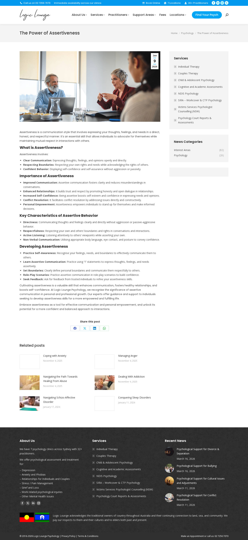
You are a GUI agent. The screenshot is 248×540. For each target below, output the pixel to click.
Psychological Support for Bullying (197, 466)
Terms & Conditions (88, 536)
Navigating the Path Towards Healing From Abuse (60, 379)
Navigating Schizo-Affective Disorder (59, 400)
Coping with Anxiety (54, 355)
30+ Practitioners (198, 3)
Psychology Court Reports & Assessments (195, 120)
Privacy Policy (68, 536)
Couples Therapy (188, 73)
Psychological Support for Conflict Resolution (196, 497)
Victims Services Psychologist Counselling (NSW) (195, 109)
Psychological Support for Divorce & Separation (198, 451)
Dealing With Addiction (131, 376)
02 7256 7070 (221, 536)
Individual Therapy (188, 66)
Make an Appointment (192, 536)
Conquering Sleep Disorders (134, 397)
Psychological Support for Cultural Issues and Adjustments (201, 481)
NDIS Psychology (188, 93)
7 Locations (174, 3)
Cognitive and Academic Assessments (200, 86)
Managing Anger (127, 355)
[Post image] (30, 361)
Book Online (153, 3)
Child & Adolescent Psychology (196, 80)
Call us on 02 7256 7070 (36, 3)
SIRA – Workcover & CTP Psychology (200, 100)
